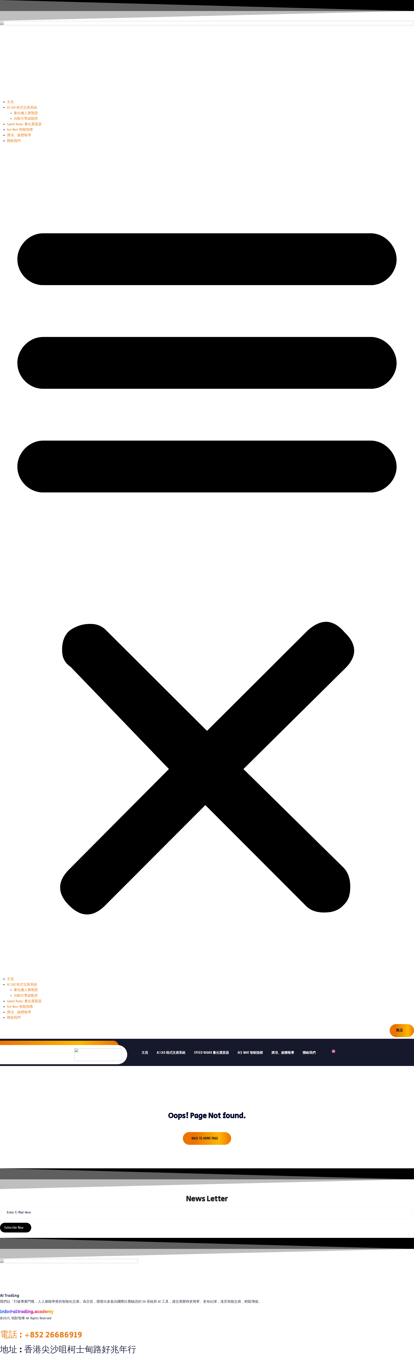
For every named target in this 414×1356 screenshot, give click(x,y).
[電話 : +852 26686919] (1, 1327)
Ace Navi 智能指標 (20, 130)
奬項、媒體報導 (19, 135)
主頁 (10, 102)
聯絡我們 (14, 141)
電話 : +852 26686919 (41, 1335)
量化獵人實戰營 (26, 113)
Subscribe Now (14, 1227)
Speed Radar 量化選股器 (24, 124)
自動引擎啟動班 (26, 119)
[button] (207, 561)
